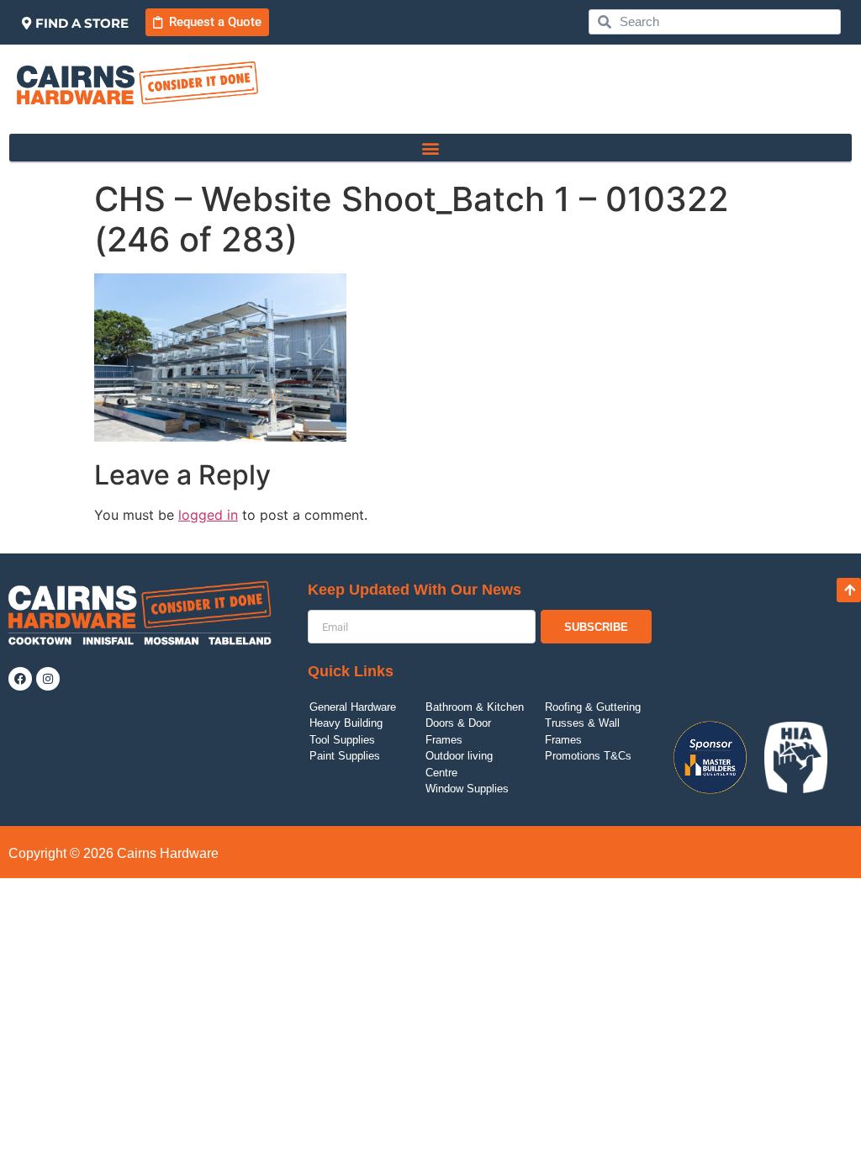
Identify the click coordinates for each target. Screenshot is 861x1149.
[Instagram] (48, 679)
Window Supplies (467, 788)
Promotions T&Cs (588, 755)
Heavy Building (346, 723)
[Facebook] (20, 679)
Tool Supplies (342, 739)
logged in (208, 514)
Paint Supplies (344, 755)
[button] (430, 147)
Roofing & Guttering (593, 707)
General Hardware (352, 707)
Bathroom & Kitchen (474, 707)
